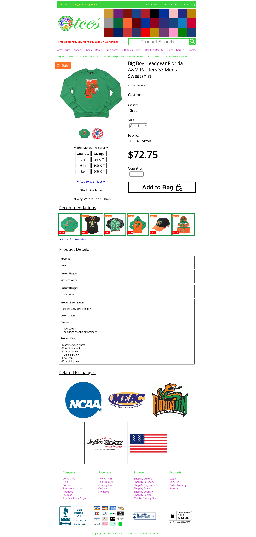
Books (98, 50)
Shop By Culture (143, 478)
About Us (68, 491)
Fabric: (133, 135)
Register (173, 4)
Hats (138, 50)
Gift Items (127, 50)
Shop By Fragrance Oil (146, 485)
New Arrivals (105, 478)
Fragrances (112, 50)
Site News (103, 491)
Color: (133, 104)
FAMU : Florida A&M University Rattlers (172, 56)
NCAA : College (111, 56)
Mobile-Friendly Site (145, 498)
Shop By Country (143, 491)
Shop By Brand (142, 488)
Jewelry (192, 50)
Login (163, 4)
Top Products (105, 481)
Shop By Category (144, 481)
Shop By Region (143, 495)
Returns (173, 488)
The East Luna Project (75, 498)
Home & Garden (175, 50)
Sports (99, 56)
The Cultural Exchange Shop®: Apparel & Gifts (80, 4)
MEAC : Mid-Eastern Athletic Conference (137, 56)
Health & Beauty (154, 50)
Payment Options (72, 488)
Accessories (63, 50)
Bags (89, 50)
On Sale (102, 488)
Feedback (68, 495)
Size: (131, 120)
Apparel (78, 50)
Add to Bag (157, 187)
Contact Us (151, 4)
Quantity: (136, 168)
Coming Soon (105, 485)
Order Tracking (178, 485)
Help (65, 481)
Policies (67, 485)
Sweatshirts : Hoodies (78, 56)
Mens (92, 56)
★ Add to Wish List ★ (91, 181)
